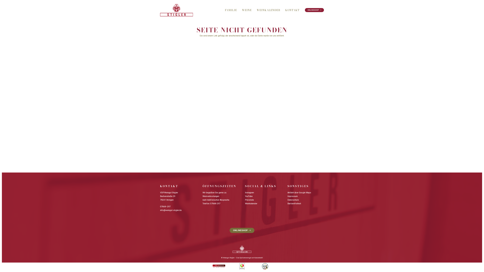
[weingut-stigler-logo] (176, 10)
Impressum (293, 196)
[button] (239, 10)
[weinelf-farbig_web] (265, 266)
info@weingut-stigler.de (171, 210)
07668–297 (165, 206)
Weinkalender (251, 203)
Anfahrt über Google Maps (299, 192)
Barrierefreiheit (294, 203)
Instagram (249, 192)
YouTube (249, 196)
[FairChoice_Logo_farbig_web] (242, 266)
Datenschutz (293, 200)
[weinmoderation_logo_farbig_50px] (219, 266)
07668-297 (215, 203)
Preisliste (249, 200)
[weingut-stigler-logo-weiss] (242, 249)
